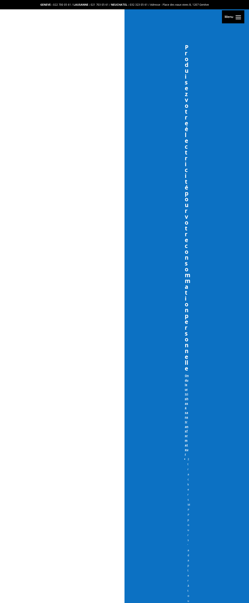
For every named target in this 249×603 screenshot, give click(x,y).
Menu (229, 17)
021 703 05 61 (100, 4)
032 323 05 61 (139, 4)
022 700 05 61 (62, 4)
